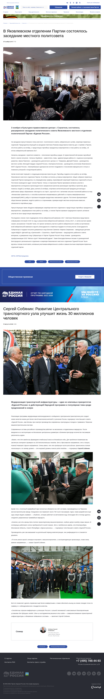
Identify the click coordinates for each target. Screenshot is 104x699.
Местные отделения (51, 12)
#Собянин (42, 646)
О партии (5, 12)
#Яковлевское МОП (72, 261)
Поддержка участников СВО (52, 16)
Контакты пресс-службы (36, 662)
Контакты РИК (9, 662)
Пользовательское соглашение (12, 688)
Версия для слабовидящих (93, 2)
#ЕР (30, 261)
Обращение (58, 7)
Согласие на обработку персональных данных (16, 693)
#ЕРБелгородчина (22, 256)
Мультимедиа (79, 12)
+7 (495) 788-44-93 (88, 660)
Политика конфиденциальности (12, 690)
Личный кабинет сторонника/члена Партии (85, 7)
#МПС (41, 261)
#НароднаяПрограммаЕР (58, 646)
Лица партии (18, 12)
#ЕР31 (13, 256)
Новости (24, 23)
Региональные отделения (60, 658)
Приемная (66, 12)
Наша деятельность (34, 12)
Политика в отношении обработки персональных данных (20, 691)
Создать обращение (84, 277)
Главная (5, 23)
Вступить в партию (95, 12)
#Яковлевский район (56, 261)
